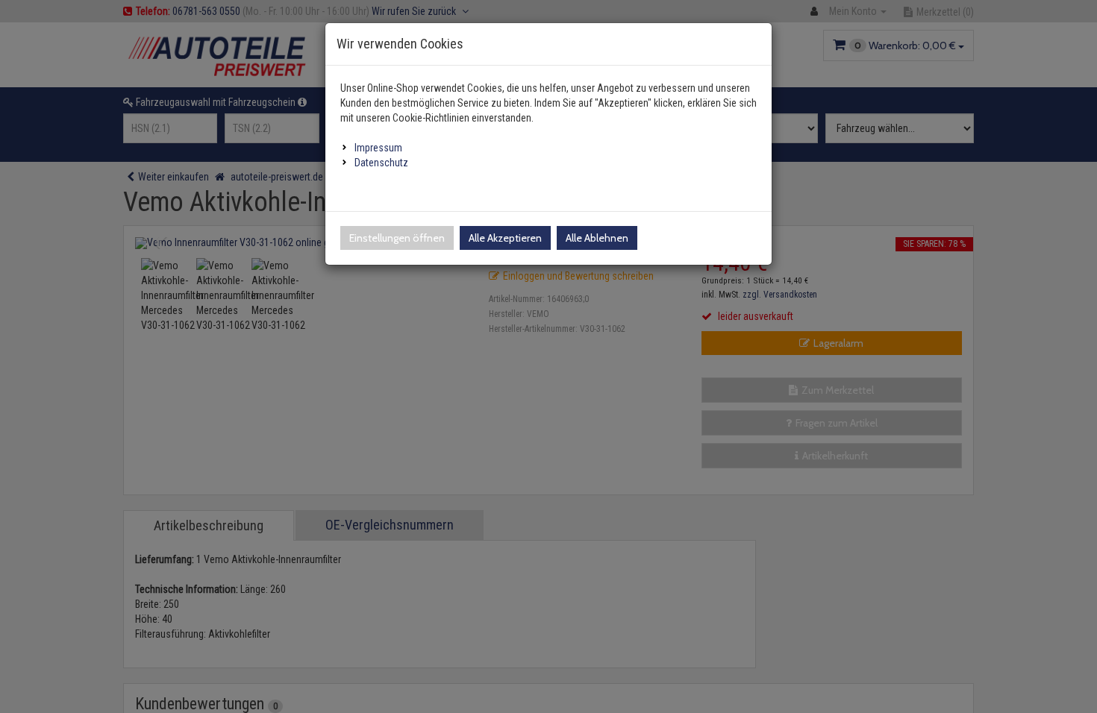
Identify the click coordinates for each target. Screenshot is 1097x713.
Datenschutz (381, 163)
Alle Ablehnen (597, 238)
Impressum (378, 148)
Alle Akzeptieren (505, 238)
